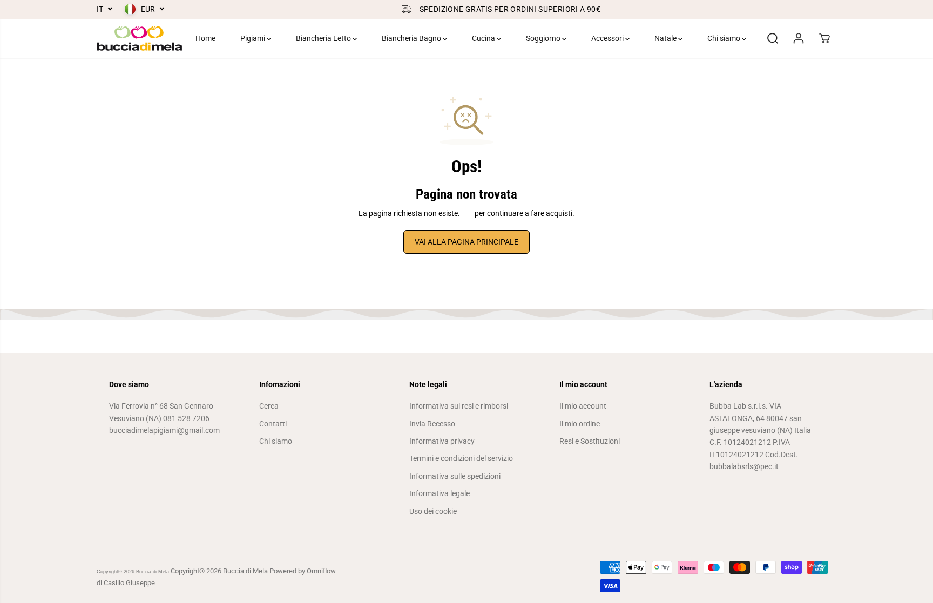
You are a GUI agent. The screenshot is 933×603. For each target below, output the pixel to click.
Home (205, 38)
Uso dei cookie (433, 511)
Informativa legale (439, 493)
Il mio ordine (579, 423)
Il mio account (582, 406)
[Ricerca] (773, 38)
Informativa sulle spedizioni (455, 476)
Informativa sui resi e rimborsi (458, 406)
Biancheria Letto (324, 38)
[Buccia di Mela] (140, 38)
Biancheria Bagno (412, 38)
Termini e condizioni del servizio (461, 458)
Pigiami (253, 38)
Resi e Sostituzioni (589, 441)
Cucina (484, 38)
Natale (666, 38)
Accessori (608, 38)
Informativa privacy (442, 441)
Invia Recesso (432, 423)
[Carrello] (824, 38)
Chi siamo (724, 38)
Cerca (269, 406)
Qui (467, 213)
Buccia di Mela (152, 571)
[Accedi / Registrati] (798, 38)
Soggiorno (544, 38)
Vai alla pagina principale (466, 242)
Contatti (273, 423)
